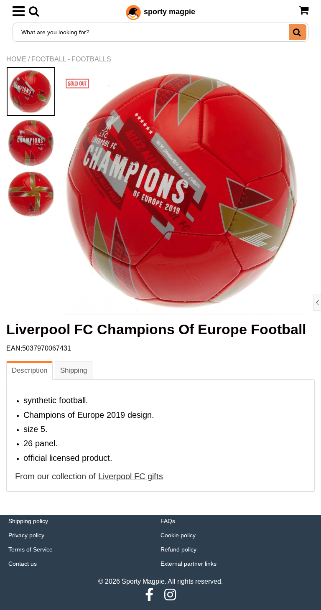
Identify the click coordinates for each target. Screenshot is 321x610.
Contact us (22, 563)
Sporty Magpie (143, 581)
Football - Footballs (71, 59)
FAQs (167, 521)
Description (29, 370)
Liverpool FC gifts (130, 476)
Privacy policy (26, 535)
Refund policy (178, 549)
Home (16, 59)
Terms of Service (30, 549)
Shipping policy (28, 521)
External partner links (188, 563)
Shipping (73, 370)
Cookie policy (178, 535)
